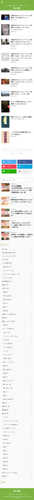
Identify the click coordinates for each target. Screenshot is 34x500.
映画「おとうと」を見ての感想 (21, 117)
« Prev (4, 150)
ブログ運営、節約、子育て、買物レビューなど (17, 494)
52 (18, 150)
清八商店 (17, 8)
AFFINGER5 (17, 497)
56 (12, 153)
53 (22, 150)
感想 (20, 119)
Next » (21, 153)
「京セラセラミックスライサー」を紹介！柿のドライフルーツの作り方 (21, 225)
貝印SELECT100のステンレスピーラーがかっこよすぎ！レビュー (22, 202)
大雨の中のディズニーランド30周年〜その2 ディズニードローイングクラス (22, 82)
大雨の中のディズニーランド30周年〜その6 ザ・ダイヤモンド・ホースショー (21, 27)
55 (30, 150)
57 (16, 153)
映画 (23, 119)
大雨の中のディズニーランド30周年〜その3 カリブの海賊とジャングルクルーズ (21, 70)
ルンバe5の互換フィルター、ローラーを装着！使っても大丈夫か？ (21, 213)
